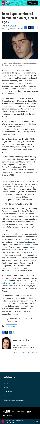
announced (17, 98)
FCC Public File (8, 396)
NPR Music (11, 326)
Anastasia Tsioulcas (14, 26)
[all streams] (37, 421)
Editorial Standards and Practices (14, 400)
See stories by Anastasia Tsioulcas (25, 352)
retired (23, 106)
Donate (34, 3)
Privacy (6, 387)
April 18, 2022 (31, 204)
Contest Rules (8, 392)
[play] (3, 422)
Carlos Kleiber (30, 245)
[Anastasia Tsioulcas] (6, 343)
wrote (13, 239)
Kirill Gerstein (7, 283)
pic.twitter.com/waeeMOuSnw (20, 200)
